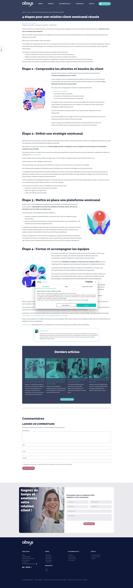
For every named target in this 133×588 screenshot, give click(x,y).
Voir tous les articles (67, 399)
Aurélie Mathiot (44, 330)
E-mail (24, 451)
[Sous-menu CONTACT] (94, 3)
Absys (24, 12)
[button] (1, 49)
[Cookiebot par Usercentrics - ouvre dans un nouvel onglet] (86, 282)
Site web (24, 458)
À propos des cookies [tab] (87, 286)
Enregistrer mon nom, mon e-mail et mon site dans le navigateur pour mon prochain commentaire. (48, 464)
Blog (28, 12)
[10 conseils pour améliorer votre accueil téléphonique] (99, 368)
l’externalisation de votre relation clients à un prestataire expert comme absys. (45, 315)
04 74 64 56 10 (106, 3)
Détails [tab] (66, 286)
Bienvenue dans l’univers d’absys (29, 23)
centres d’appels (36, 154)
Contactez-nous (27, 324)
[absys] (27, 3)
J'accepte (86, 305)
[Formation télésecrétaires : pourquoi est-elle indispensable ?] (78, 368)
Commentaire (26, 430)
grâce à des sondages (60, 91)
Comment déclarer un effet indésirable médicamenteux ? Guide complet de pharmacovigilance (55, 381)
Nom (23, 445)
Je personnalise (65, 305)
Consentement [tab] (45, 286)
